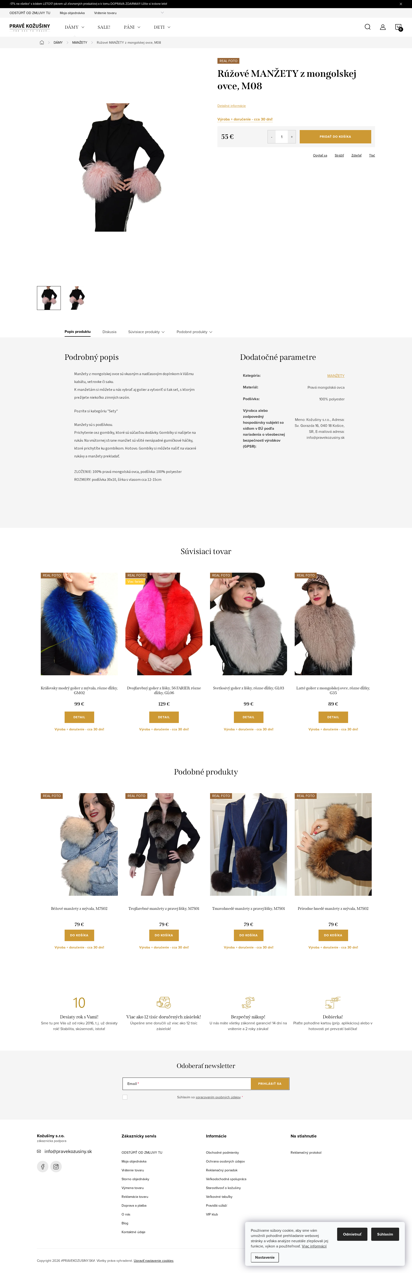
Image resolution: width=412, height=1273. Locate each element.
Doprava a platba (134, 1205)
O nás (126, 1214)
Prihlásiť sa (270, 1083)
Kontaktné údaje (133, 1232)
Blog (125, 1223)
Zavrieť (242, 154)
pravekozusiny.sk (56, 1166)
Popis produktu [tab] (78, 331)
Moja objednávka (72, 12)
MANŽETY (336, 375)
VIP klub (212, 1214)
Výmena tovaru (133, 1187)
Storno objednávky (135, 1179)
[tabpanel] (79, 656)
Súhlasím (385, 1234)
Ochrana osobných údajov (225, 1161)
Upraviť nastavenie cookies (154, 1260)
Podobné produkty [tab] (192, 331)
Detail (79, 717)
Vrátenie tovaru (105, 12)
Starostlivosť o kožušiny (223, 1188)
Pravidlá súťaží (216, 1205)
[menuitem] (74, 27)
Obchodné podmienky (222, 1152)
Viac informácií (314, 1246)
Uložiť (225, 154)
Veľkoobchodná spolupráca (226, 1179)
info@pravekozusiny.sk (68, 1151)
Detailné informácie (231, 105)
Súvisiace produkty (144, 331)
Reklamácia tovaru (135, 1196)
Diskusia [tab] (109, 331)
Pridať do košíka (335, 136)
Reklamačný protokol (306, 1152)
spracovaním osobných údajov (218, 1097)
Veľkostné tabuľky (219, 1196)
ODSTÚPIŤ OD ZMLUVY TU (30, 12)
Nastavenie (265, 1257)
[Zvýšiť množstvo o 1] (292, 136)
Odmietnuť (352, 1234)
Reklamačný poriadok (221, 1170)
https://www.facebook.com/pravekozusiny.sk (42, 1166)
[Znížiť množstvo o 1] (272, 136)
